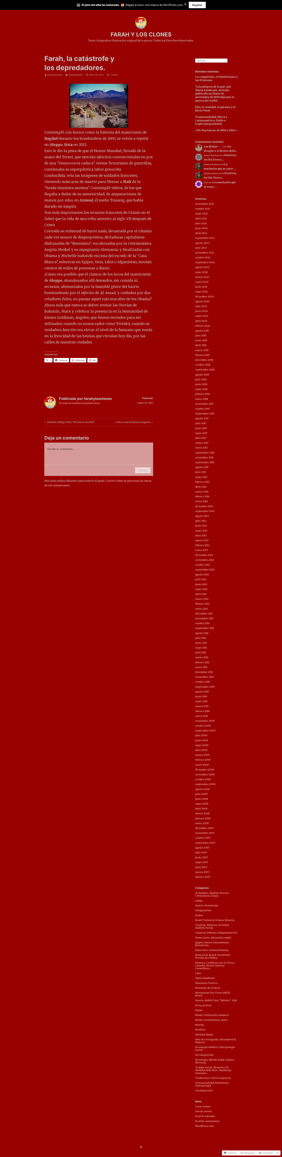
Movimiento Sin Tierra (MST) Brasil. (212, 994)
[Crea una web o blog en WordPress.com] (141, 1147)
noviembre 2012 (204, 559)
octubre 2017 (202, 408)
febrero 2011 (202, 662)
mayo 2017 (201, 433)
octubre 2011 (202, 623)
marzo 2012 (202, 598)
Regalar (197, 5)
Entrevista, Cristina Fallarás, (212, 950)
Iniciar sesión (203, 1111)
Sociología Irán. (204, 1054)
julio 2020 (201, 306)
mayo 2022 (201, 272)
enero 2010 (201, 716)
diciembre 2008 (204, 769)
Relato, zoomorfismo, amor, (211, 1019)
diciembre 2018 (204, 359)
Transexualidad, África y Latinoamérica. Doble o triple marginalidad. (211, 120)
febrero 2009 (202, 759)
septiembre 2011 (204, 628)
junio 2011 (201, 642)
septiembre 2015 (204, 462)
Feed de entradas (205, 1116)
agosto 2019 (202, 330)
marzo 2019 (202, 350)
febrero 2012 (202, 603)
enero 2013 (201, 550)
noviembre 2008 (205, 774)
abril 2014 (201, 486)
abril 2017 (200, 437)
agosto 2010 (202, 691)
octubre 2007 (203, 837)
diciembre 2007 (204, 828)
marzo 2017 (201, 442)
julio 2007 (201, 852)
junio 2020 (201, 311)
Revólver (200, 1029)
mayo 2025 (201, 213)
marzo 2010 (202, 706)
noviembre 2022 (204, 252)
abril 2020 (201, 320)
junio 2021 (201, 286)
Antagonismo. (203, 910)
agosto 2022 (202, 267)
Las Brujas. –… (213, 146)
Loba (198, 973)
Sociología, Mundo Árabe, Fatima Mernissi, (214, 1061)
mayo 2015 (201, 477)
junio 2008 (201, 798)
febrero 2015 (202, 481)
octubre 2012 (202, 564)
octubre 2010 (202, 681)
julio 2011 (200, 637)
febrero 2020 (202, 325)
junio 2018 (201, 384)
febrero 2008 (202, 818)
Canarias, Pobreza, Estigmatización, (216, 932)
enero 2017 (201, 447)
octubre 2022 (202, 257)
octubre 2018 (202, 364)
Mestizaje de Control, (207, 987)
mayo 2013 (201, 530)
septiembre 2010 (205, 686)
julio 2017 (200, 423)
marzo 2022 (202, 277)
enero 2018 (201, 399)
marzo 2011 (201, 657)
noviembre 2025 (204, 203)
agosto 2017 (202, 418)
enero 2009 (202, 764)
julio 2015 (200, 472)
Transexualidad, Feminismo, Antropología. (212, 1084)
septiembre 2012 (204, 569)
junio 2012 (201, 584)
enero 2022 (201, 281)
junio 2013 (201, 525)
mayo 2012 (201, 589)
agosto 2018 (202, 374)
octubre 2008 (203, 779)
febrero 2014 (202, 496)
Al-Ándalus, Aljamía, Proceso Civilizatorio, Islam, (212, 894)
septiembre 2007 (205, 842)
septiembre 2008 (205, 784)
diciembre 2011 (204, 613)
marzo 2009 (202, 754)
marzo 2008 (202, 813)
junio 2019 (201, 340)
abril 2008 (201, 808)
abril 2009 (201, 750)
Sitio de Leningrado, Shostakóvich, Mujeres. (215, 1041)
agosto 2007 (202, 847)
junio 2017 (201, 428)
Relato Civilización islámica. (212, 1015)
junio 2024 (201, 228)
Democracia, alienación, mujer (213, 937)
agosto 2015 (202, 467)
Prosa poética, (203, 1005)
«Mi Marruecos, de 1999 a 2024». (216, 130)
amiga (199, 900)
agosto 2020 (202, 301)
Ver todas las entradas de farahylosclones (79, 403)
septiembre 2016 (204, 452)
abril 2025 (201, 218)
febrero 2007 (202, 876)
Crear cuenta (202, 1106)
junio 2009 (201, 740)
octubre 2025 (202, 208)
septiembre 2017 (204, 413)
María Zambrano (205, 978)
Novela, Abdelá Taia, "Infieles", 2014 (216, 1000)
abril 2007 (201, 867)
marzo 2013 (202, 540)
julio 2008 (201, 794)
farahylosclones (54, 74)
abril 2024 (201, 233)
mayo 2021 (201, 291)
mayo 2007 (201, 862)
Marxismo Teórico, (206, 983)
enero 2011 (201, 667)
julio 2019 (200, 335)
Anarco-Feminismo (206, 905)
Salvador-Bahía (204, 1034)
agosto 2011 (201, 633)
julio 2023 (201, 247)
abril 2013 (201, 535)
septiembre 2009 (205, 730)
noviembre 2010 (204, 676)
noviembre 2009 (205, 720)
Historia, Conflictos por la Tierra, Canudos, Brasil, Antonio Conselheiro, (215, 965)
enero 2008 (202, 823)
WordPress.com (204, 1126)
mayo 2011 (201, 647)
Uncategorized (75, 74)
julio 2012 (200, 579)
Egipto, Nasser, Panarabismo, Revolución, (212, 944)
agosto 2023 (202, 242)
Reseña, (199, 1024)
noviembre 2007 (204, 832)
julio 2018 (201, 379)
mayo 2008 (201, 803)
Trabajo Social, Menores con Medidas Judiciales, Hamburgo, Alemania (213, 1070)
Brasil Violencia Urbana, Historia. (215, 920)
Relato (199, 1010)
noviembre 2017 (204, 403)
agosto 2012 (202, 574)
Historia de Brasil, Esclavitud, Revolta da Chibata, (212, 956)
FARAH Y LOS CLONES (141, 34)
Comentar (142, 470)
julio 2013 (200, 520)
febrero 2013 (202, 545)
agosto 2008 (202, 789)
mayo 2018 (201, 389)
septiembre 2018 (205, 369)
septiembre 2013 (204, 511)
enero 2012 (201, 608)
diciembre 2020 (204, 296)
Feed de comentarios (207, 1121)
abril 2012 (201, 594)
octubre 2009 (203, 725)
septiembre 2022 (205, 262)
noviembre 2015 (204, 457)
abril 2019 (201, 345)
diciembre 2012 (204, 555)
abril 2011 (200, 652)
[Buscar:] (211, 60)
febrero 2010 (202, 711)
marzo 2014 (202, 491)
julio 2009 (201, 735)
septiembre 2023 (205, 237)
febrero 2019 (202, 355)
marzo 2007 (202, 872)
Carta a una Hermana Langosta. (133, 423)
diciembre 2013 (204, 506)
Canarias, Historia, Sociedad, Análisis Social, (212, 926)
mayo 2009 (201, 745)
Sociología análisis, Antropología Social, (215, 1048)
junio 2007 (201, 857)
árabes (199, 915)
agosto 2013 (202, 515)
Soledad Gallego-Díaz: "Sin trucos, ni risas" (69, 423)
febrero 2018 (202, 394)
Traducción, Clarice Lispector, (213, 1077)
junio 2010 (201, 696)
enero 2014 (201, 501)
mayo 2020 (201, 315)
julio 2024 (201, 223)
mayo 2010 (201, 701)
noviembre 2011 (204, 618)
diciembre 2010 (204, 672)
